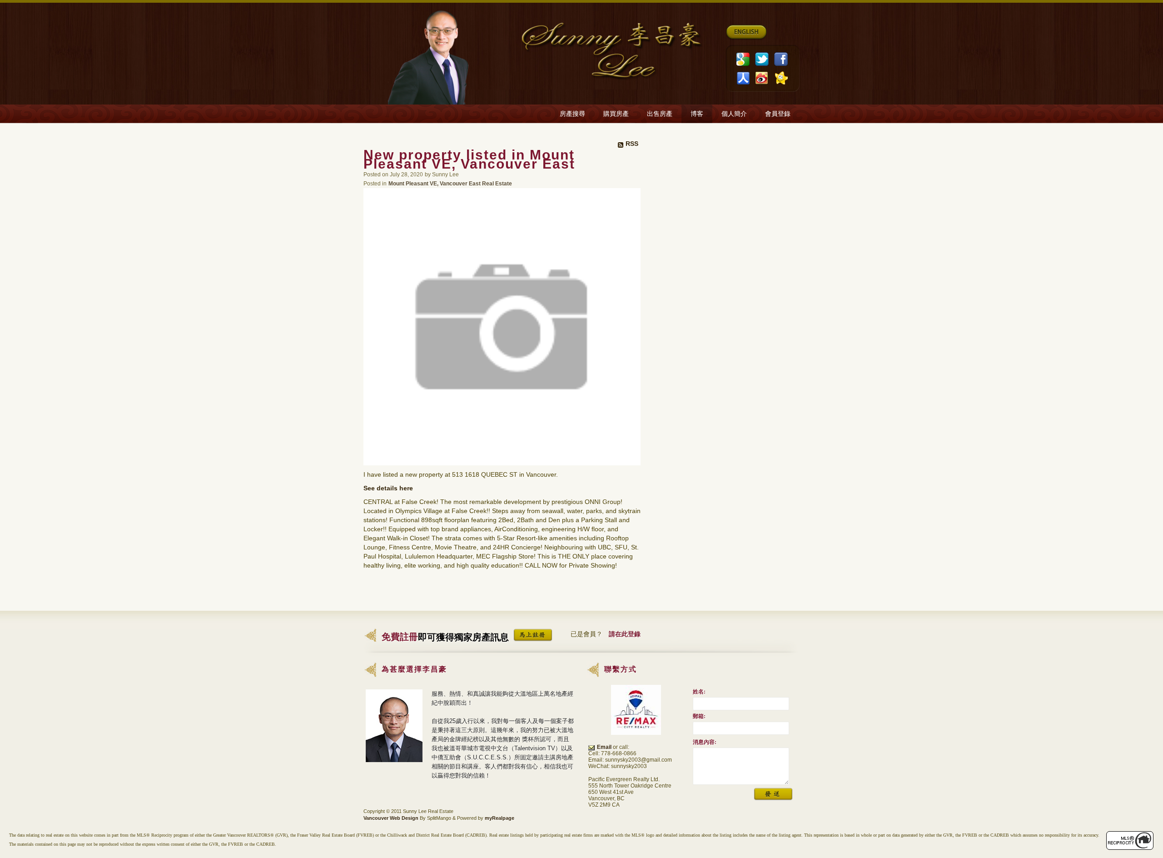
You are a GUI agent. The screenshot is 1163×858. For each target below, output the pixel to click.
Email (604, 747)
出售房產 (659, 113)
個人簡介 (734, 113)
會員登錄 (777, 113)
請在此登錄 (625, 634)
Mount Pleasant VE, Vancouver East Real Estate (450, 183)
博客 (697, 113)
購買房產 (616, 113)
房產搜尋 (572, 113)
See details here (388, 488)
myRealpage (499, 818)
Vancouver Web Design (390, 818)
